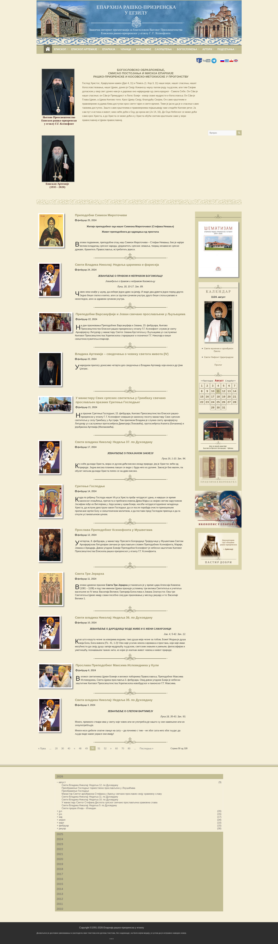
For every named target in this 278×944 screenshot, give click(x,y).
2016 (60, 879)
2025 (60, 834)
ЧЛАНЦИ (125, 49)
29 (212, 407)
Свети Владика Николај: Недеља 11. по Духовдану (90, 796)
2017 (60, 874)
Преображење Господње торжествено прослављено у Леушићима (98, 788)
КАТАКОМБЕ (143, 49)
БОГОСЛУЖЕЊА (187, 49)
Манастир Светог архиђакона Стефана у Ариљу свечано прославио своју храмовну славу (112, 793)
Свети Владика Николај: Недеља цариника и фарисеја (117, 264)
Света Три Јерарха (89, 573)
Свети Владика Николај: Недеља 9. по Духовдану (89, 805)
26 (223, 402)
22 (201, 402)
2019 (60, 864)
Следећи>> (230, 381)
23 (207, 402)
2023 (60, 844)
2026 (60, 776)
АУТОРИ (207, 49)
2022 (60, 849)
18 (218, 396)
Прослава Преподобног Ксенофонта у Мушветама (113, 530)
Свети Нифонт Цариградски (218, 357)
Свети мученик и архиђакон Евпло (218, 349)
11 (218, 391)
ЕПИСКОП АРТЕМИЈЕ (84, 49)
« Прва (42, 748)
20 (56, 748)
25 (218, 402)
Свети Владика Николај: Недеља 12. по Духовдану (90, 785)
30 (62, 748)
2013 (60, 893)
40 (69, 748)
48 (80, 748)
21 (234, 396)
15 (201, 396)
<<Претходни (207, 381)
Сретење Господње (90, 486)
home (48, 49)
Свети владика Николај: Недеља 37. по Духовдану (114, 442)
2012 (60, 898)
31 (223, 407)
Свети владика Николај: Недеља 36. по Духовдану (114, 617)
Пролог (218, 364)
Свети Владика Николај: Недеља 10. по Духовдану (90, 799)
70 (122, 748)
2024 (60, 839)
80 (129, 748)
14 (234, 391)
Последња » (146, 748)
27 (229, 402)
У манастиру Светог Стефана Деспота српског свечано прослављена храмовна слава (109, 802)
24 (212, 402)
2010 (60, 908)
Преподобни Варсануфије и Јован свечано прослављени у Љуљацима (130, 314)
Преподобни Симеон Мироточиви (101, 215)
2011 (60, 903)
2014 (60, 889)
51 (99, 748)
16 (207, 396)
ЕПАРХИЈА (108, 49)
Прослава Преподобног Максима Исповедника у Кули (117, 665)
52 (105, 748)
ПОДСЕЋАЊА (225, 49)
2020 (60, 859)
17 (212, 396)
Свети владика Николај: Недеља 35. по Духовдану (114, 700)
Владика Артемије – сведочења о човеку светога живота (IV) (121, 354)
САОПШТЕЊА (163, 49)
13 (229, 391)
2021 (60, 854)
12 (223, 391)
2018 (60, 869)
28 (234, 402)
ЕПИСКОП (60, 49)
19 (223, 396)
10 (212, 391)
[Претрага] (239, 132)
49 (86, 748)
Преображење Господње (75, 790)
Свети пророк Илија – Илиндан (79, 808)
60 (116, 748)
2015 (60, 884)
